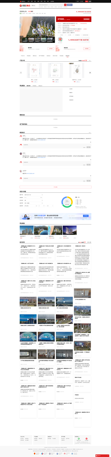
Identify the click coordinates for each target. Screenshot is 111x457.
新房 (32, 1)
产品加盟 (54, 438)
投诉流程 (22, 440)
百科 (45, 1)
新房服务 (35, 438)
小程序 (77, 1)
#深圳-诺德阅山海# (41, 139)
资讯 (35, 1)
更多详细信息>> (77, 30)
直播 (38, 1)
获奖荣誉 (26, 438)
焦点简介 (22, 438)
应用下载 (67, 438)
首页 (28, 1)
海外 (48, 1)
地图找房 (70, 4)
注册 (90, 1)
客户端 (82, 1)
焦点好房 (63, 438)
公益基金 (52, 1)
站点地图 (26, 440)
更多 (90, 60)
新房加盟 (49, 438)
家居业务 (40, 438)
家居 (41, 1)
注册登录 (63, 440)
